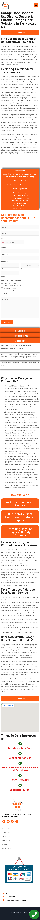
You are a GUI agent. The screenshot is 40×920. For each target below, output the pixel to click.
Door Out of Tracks (10, 288)
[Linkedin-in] (16, 821)
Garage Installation (10, 291)
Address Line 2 (5, 261)
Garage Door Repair (10, 283)
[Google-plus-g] (12, 821)
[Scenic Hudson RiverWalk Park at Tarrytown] (20, 763)
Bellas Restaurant (20, 789)
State (22, 269)
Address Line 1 (5, 254)
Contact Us (7, 322)
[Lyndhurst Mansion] (20, 753)
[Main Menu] (36, 5)
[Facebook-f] (3, 821)
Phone (3, 239)
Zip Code (3, 276)
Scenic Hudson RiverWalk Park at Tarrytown (20, 769)
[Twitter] (8, 821)
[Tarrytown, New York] (20, 743)
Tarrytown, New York (20, 748)
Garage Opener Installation (12, 286)
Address (3, 247)
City (2, 268)
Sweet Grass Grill (20, 779)
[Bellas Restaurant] (20, 785)
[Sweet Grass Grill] (20, 775)
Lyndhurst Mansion (20, 757)
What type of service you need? (12, 280)
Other (5, 293)
